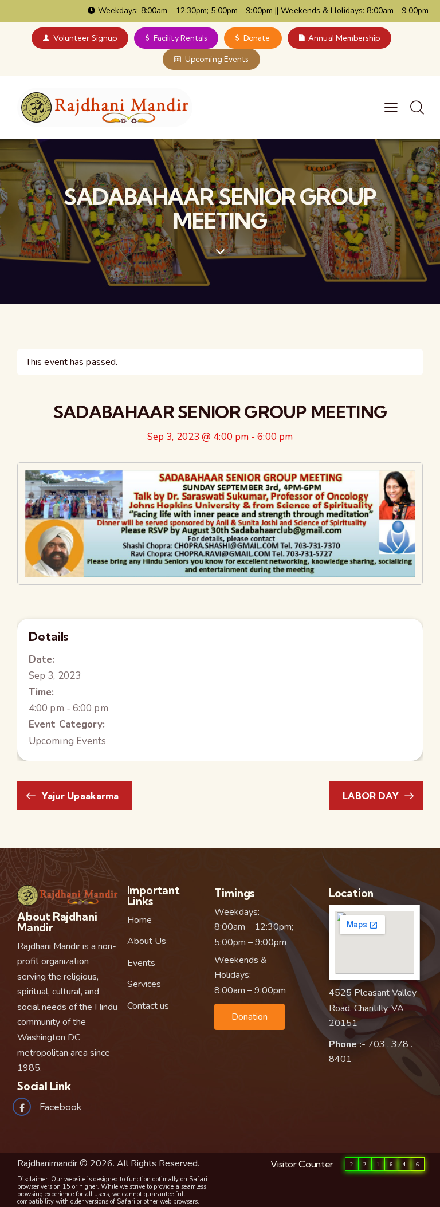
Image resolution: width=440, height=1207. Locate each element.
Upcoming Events (68, 741)
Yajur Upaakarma (79, 795)
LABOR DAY (372, 795)
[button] (249, 1017)
